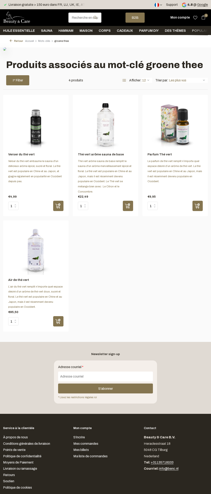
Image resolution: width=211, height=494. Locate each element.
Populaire (201, 30)
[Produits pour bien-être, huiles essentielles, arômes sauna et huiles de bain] (23, 17)
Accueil (29, 41)
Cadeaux (125, 30)
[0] (202, 17)
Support (172, 4)
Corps (105, 30)
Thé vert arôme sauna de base (101, 154)
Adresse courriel (70, 367)
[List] (124, 80)
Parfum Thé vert (160, 154)
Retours (9, 475)
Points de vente (14, 450)
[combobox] (84, 18)
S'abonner (105, 388)
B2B (135, 17)
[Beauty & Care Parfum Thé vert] (175, 124)
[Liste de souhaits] (195, 17)
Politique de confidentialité (22, 456)
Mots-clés (44, 41)
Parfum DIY (149, 30)
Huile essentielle (19, 30)
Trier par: (161, 80)
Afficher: (135, 80)
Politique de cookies (17, 487)
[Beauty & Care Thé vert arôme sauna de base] (105, 124)
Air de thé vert (18, 280)
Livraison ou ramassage (20, 468)
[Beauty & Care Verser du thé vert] (35, 124)
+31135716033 (162, 462)
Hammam (66, 30)
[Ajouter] (58, 206)
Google (202, 4)
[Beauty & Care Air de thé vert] (35, 250)
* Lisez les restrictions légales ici (77, 397)
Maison (86, 30)
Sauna (46, 30)
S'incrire (79, 437)
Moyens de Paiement (18, 462)
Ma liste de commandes (90, 456)
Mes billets (81, 450)
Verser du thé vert (21, 154)
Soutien (8, 481)
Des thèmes (175, 30)
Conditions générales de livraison (26, 443)
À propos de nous (15, 437)
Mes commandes (85, 443)
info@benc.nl (168, 468)
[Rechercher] (95, 17)
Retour (18, 41)
